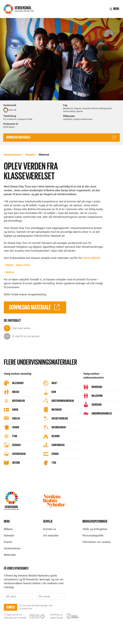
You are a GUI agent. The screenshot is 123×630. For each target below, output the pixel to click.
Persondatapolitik (93, 535)
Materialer (10, 554)
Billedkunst (68, 108)
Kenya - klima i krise (18, 265)
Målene (8, 529)
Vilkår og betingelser (94, 529)
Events (8, 541)
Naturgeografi (105, 108)
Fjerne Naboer (91, 257)
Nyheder (9, 535)
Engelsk (77, 108)
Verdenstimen (12, 154)
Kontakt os (49, 529)
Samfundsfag (69, 111)
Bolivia (10, 272)
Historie (94, 108)
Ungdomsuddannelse (82, 119)
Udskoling (67, 119)
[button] (114, 9)
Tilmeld (10, 607)
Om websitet (50, 535)
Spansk (79, 111)
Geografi (86, 108)
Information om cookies (96, 541)
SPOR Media (8, 127)
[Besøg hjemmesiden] (37, 616)
